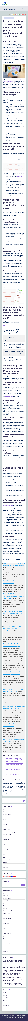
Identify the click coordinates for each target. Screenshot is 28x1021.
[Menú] (25, 3)
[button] (24, 801)
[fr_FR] (12, 15)
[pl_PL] (18, 15)
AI (3, 809)
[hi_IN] (13, 15)
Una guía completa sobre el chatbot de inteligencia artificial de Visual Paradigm (15, 769)
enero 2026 (5, 1008)
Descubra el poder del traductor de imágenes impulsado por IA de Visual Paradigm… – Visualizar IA (13, 689)
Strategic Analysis (7, 849)
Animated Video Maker (8, 816)
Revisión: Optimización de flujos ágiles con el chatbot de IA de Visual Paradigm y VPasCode (14, 966)
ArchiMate (5, 819)
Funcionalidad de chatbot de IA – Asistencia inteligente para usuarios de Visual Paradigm (13, 596)
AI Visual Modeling (8, 18)
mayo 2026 (5, 997)
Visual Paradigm (6, 864)
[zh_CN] (23, 15)
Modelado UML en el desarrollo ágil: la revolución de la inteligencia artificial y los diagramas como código (13, 979)
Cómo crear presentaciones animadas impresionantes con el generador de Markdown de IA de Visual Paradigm (14, 765)
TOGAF (4, 854)
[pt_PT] (19, 15)
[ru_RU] (21, 15)
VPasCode (5, 867)
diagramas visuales (19, 426)
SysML (4, 852)
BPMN (4, 822)
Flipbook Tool (6, 839)
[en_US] (11, 15)
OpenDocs (5, 844)
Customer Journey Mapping (9, 832)
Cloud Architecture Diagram (9, 827)
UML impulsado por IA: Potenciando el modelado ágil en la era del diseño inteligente (14, 984)
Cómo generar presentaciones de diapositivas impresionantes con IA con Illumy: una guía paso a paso (15, 760)
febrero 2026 (6, 1005)
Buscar (5, 881)
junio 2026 (5, 995)
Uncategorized (6, 859)
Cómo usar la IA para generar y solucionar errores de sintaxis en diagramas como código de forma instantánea (13, 962)
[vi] (22, 15)
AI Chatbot (5, 811)
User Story (5, 862)
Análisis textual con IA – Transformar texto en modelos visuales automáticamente (13, 628)
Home (3, 8)
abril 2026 (5, 1000)
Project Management (7, 847)
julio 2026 (5, 992)
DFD (4, 837)
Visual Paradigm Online (8, 505)
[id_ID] (15, 15)
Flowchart (5, 842)
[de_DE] (9, 15)
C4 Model (5, 824)
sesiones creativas (9, 396)
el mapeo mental (12, 54)
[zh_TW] (25, 15)
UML (4, 857)
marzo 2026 (5, 1002)
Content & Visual (6, 829)
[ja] (16, 15)
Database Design (7, 834)
